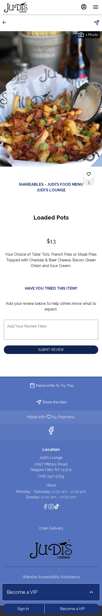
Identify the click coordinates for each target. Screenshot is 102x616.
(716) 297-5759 (51, 476)
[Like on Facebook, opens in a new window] (51, 432)
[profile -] (84, 7)
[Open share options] (96, 22)
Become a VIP (72, 609)
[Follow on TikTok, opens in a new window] (57, 507)
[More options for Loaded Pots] (88, 174)
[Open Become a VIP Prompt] (91, 592)
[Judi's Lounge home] (25, 7)
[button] (5, 22)
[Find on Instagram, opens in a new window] (51, 507)
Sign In (23, 609)
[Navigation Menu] (95, 7)
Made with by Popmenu (39, 417)
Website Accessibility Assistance (51, 577)
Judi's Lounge (51, 549)
